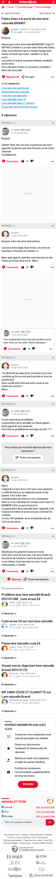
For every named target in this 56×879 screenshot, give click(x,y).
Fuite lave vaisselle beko (14, 95)
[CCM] (41, 857)
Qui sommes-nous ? (12, 835)
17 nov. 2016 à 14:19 (19, 480)
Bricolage (8, 816)
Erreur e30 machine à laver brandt (19, 106)
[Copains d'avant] (15, 869)
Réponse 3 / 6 (8, 357)
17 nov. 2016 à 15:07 (32, 32)
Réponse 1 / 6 (8, 123)
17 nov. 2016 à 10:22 (19, 133)
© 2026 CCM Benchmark (42, 843)
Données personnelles (13, 840)
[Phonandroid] (41, 875)
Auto (6, 811)
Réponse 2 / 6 (8, 225)
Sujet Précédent (12, 13)
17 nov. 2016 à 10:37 (19, 335)
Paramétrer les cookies (33, 840)
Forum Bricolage (25, 7)
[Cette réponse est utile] (23, 161)
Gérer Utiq (48, 840)
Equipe (25, 835)
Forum (10, 7)
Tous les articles (23, 837)
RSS (33, 837)
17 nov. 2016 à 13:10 (19, 414)
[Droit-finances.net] (41, 863)
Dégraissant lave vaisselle (15, 91)
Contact (11, 837)
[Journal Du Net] (15, 863)
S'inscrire (28, 784)
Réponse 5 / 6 (8, 470)
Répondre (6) (12, 77)
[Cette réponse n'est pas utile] (32, 161)
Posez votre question (30, 457)
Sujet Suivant (45, 13)
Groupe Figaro (25, 843)
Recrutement (42, 837)
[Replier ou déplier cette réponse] (52, 122)
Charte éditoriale (36, 835)
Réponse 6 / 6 (8, 536)
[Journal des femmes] (15, 857)
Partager (30, 77)
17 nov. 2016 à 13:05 (19, 367)
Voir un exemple (45, 807)
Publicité (48, 835)
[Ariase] (15, 875)
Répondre (16, 579)
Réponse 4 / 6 (8, 404)
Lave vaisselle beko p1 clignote (18, 103)
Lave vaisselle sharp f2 (14, 99)
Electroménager (43, 7)
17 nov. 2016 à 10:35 (19, 235)
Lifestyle (8, 807)
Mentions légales (11, 843)
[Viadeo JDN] (41, 869)
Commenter (12, 161)
